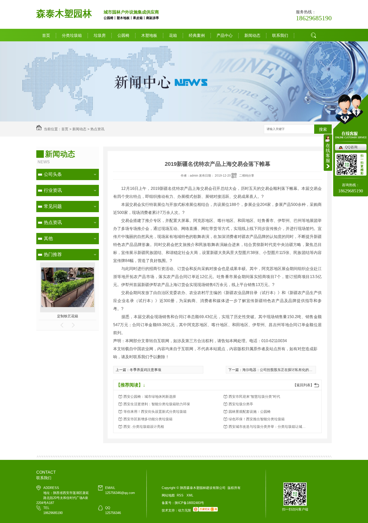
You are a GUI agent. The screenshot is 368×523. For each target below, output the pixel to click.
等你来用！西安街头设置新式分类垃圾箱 (155, 412)
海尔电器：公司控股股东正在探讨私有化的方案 (279, 370)
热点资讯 (97, 129)
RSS (181, 495)
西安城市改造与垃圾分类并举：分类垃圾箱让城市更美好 (269, 427)
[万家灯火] (205, 510)
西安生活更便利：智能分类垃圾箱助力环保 (156, 404)
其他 (48, 238)
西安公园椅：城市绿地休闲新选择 (149, 397)
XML (190, 495)
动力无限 (184, 510)
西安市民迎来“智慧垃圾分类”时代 (254, 397)
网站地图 (168, 495)
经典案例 (197, 35)
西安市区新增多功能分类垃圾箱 (147, 419)
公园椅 (123, 35)
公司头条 (53, 174)
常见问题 (53, 206)
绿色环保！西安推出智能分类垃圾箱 (257, 419)
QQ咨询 (351, 147)
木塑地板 (149, 35)
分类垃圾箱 (72, 35)
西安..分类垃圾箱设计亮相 (143, 427)
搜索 (315, 54)
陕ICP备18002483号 (189, 503)
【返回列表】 (303, 385)
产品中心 (225, 35)
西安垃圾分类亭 (241, 404)
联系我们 (280, 35)
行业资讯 (53, 190)
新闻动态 (252, 35)
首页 (46, 35)
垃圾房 (100, 35)
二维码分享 (246, 175)
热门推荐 (53, 254)
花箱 (173, 35)
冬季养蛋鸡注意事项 (145, 370)
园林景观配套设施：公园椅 (250, 412)
